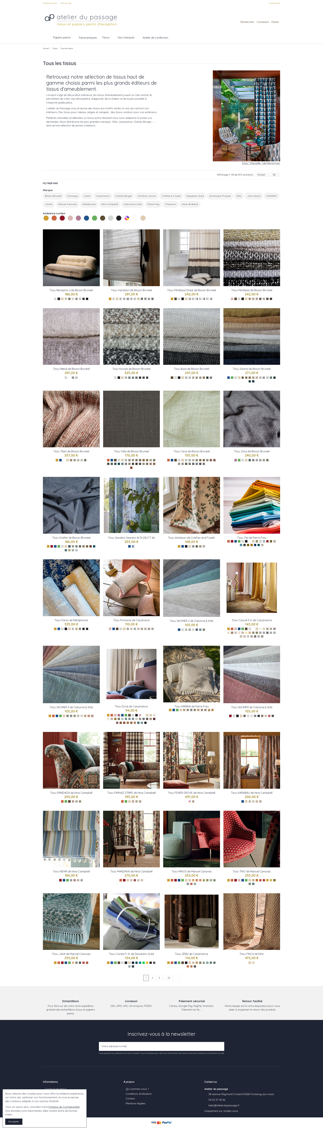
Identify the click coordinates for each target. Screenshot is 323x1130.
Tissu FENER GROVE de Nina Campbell (191, 792)
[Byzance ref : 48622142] (142, 723)
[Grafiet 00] (76, 550)
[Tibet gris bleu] (85, 460)
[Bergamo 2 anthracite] (83, 299)
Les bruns (100, 224)
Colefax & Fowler (171, 195)
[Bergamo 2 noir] (87, 299)
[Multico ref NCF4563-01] (193, 801)
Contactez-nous (50, 3)
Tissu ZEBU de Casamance (191, 954)
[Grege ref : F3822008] (202, 710)
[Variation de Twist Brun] (152, 299)
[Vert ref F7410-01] (244, 716)
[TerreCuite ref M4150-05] (87, 962)
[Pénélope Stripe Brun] (196, 299)
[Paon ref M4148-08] (249, 884)
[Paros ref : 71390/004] (83, 629)
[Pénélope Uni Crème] (253, 299)
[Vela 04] (122, 464)
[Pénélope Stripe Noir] (204, 299)
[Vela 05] (154, 460)
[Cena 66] (200, 460)
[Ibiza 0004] (207, 377)
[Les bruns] (102, 221)
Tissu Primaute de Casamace (131, 620)
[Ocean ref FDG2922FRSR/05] (140, 962)
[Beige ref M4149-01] (189, 880)
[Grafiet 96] (83, 546)
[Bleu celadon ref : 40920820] (135, 629)
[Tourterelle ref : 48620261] (140, 719)
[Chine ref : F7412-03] (189, 629)
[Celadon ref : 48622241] (126, 719)
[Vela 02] (150, 460)
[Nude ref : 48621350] (135, 723)
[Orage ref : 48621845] (133, 719)
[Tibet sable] (74, 460)
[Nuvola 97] (143, 377)
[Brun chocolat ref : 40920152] (149, 629)
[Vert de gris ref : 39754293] (253, 632)
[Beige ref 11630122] (193, 962)
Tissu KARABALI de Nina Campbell (251, 792)
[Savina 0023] (260, 377)
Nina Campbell (109, 204)
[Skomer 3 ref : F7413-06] (81, 716)
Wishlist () (274, 3)
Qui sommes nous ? (137, 1089)
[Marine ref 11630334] (214, 962)
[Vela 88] (136, 464)
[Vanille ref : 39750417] (264, 629)
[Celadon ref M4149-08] (214, 880)
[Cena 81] (179, 464)
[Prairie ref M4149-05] (204, 880)
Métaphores (89, 204)
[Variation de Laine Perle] (124, 299)
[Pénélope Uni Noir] (271, 299)
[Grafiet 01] (73, 550)
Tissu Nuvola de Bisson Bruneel (131, 369)
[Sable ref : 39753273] (228, 632)
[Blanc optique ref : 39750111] (260, 629)
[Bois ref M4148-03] (260, 880)
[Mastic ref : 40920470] (145, 629)
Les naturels (141, 224)
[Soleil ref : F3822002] (212, 710)
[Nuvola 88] (136, 377)
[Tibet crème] (78, 460)
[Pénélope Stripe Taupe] (211, 299)
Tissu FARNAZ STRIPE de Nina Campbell (131, 792)
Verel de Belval (190, 204)
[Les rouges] (62, 221)
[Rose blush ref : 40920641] (138, 629)
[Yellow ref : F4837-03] (200, 546)
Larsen (48, 204)
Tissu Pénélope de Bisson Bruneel (251, 290)
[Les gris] (111, 221)
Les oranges (52, 224)
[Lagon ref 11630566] (207, 962)
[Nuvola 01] (126, 377)
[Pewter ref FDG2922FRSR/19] (154, 962)
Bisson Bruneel (53, 195)
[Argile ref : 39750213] (235, 632)
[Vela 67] (143, 460)
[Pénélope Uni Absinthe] (249, 299)
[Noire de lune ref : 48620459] (145, 723)
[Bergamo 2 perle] (80, 299)
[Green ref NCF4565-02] (76, 801)
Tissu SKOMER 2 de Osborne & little (191, 621)
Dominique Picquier (220, 195)
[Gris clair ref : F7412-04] (193, 629)
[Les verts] (94, 221)
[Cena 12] (211, 460)
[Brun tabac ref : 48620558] (147, 719)
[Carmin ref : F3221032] (267, 541)
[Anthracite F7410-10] (273, 716)
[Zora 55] (267, 460)
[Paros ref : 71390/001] (73, 629)
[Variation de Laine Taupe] (128, 299)
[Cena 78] (204, 464)
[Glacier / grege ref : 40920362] (128, 629)
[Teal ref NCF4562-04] (260, 801)
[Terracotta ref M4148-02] (257, 880)
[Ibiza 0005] (196, 377)
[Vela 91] (136, 460)
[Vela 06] (147, 460)
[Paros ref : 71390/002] (76, 629)
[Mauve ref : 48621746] (117, 723)
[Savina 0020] (267, 377)
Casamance (103, 195)
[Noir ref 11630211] (195, 966)
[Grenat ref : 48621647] (154, 719)
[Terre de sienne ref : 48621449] (120, 723)
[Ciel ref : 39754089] (274, 632)
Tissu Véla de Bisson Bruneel (131, 451)
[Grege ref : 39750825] (239, 632)
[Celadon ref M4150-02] (76, 962)
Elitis (239, 195)
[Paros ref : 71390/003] (80, 629)
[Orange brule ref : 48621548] (124, 723)
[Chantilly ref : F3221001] (260, 541)
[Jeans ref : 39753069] (271, 632)
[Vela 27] (150, 464)
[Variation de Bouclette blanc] (135, 299)
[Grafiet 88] (69, 546)
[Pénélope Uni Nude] (257, 299)
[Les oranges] (54, 221)
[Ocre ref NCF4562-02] (253, 801)
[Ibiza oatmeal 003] (200, 377)
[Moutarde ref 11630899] (196, 962)
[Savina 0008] (257, 377)
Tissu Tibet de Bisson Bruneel (71, 451)
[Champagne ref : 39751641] (274, 629)
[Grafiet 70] (90, 546)
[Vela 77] (140, 464)
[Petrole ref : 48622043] (138, 723)
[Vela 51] (112, 464)
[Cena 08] (189, 460)
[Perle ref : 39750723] (248, 636)
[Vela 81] (133, 464)
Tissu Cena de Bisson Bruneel (192, 451)
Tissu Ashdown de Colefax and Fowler (191, 537)
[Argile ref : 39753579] (260, 632)
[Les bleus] (86, 221)
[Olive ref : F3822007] (195, 710)
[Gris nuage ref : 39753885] (258, 636)
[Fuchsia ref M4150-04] (83, 962)
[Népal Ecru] (73, 377)
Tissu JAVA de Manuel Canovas (71, 954)
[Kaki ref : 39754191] (257, 632)
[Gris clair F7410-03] (251, 716)
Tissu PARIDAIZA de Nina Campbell (71, 792)
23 (169, 977)
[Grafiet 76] (87, 546)
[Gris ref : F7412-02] (186, 629)
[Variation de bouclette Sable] (138, 299)
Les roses (68, 224)
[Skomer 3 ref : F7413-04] (74, 716)
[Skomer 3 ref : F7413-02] (71, 716)
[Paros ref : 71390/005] (87, 629)
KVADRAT (271, 195)
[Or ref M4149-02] (193, 880)
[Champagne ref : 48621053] (112, 719)
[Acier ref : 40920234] (152, 629)
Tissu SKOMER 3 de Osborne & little (71, 707)
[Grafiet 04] (66, 550)
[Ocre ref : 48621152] (128, 723)
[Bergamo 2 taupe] (76, 299)
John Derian (254, 195)
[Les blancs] (135, 221)
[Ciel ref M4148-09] (253, 884)
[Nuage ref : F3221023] (264, 541)
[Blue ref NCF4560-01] (131, 880)
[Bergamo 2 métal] (69, 299)
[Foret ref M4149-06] (207, 880)
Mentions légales (136, 1103)
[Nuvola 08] (133, 377)
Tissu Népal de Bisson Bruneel (71, 369)
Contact (130, 1098)
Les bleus (84, 224)
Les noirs (117, 224)
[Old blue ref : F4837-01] (193, 546)
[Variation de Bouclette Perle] (145, 299)
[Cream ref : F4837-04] (204, 546)
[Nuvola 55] (147, 377)
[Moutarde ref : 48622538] (115, 719)
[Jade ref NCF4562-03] (257, 801)
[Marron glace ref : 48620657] (150, 719)
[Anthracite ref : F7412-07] (196, 629)
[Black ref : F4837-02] (196, 546)
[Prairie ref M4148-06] (271, 880)
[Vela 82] (129, 464)
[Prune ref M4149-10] (191, 884)
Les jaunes (44, 224)
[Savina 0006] (242, 377)
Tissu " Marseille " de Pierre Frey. (261, 163)
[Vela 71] (140, 460)
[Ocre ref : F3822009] (209, 710)
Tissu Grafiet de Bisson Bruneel (71, 537)
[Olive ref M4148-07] (274, 880)
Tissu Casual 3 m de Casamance (252, 620)
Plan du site (66, 3)
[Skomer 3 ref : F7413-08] (88, 716)
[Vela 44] (119, 464)
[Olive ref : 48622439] (119, 719)
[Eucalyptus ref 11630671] (204, 962)
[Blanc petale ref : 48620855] (154, 715)
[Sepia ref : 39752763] (232, 632)
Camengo (72, 195)
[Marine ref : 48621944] (129, 719)
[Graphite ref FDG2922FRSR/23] (133, 966)
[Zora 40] (249, 460)
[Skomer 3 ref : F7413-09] (92, 716)
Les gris (108, 224)
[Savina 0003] (274, 377)
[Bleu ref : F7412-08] (200, 629)
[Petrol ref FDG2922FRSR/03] (136, 962)
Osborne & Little (133, 204)
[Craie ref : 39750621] (271, 629)
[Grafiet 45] (94, 546)
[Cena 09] (193, 460)
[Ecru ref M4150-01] (73, 962)
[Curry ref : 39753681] (249, 632)
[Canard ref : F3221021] (258, 545)
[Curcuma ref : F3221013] (251, 545)
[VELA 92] (133, 460)
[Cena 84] (182, 464)
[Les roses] (70, 221)
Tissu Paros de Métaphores (71, 620)
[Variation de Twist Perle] (149, 299)
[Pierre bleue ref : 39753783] (267, 632)
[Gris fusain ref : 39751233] (255, 636)
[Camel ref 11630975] (191, 966)
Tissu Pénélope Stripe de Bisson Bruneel (191, 290)
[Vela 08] (126, 464)
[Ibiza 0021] (189, 377)
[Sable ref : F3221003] (274, 541)
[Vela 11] (131, 467)
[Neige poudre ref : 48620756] (108, 719)
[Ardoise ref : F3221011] (244, 545)
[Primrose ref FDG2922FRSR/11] (147, 962)
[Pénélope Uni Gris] (264, 299)
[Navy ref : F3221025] (255, 545)
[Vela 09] (143, 464)
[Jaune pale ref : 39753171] (246, 632)
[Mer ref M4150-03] (80, 962)
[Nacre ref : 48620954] (150, 715)
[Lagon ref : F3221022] (241, 545)
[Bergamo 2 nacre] (73, 299)
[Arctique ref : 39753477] (241, 636)
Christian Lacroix (146, 195)
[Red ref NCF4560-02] (135, 880)
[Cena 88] (200, 464)
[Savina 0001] (264, 377)
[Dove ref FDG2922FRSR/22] (129, 966)
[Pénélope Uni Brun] (267, 299)
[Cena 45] (193, 464)
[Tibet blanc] (81, 460)
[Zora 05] (260, 460)
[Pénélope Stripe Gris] (200, 299)
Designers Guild (195, 195)
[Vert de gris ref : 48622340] (122, 719)
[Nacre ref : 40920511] (131, 629)
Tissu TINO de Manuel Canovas (252, 871)
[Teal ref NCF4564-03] (140, 801)
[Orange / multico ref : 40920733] (142, 629)
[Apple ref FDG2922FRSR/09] (143, 962)
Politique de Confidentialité (64, 1106)
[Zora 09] (264, 460)
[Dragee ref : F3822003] (205, 710)
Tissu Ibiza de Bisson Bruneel (191, 369)
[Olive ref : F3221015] (248, 545)
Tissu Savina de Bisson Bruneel (252, 369)
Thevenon (170, 204)
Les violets (76, 224)
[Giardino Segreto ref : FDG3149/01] (133, 546)
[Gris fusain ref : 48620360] (143, 719)
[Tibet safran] (71, 460)
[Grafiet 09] (73, 546)
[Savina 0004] (249, 381)
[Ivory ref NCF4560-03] (138, 880)
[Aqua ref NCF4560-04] (142, 880)
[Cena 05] (189, 464)
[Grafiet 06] (69, 550)
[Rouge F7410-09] (269, 716)
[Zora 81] (253, 460)
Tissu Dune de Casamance (131, 706)
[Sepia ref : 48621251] (131, 723)
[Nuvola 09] (129, 377)
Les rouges (60, 224)
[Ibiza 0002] (211, 377)
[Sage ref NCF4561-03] (78, 880)
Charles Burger (123, 195)
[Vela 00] (126, 460)
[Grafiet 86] (76, 546)
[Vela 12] (154, 464)
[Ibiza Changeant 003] (204, 377)
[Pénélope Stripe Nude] (207, 299)
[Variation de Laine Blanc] (120, 299)
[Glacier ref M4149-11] (195, 884)
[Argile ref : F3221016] (271, 541)
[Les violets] (78, 221)
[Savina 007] (246, 377)
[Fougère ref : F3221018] (257, 541)
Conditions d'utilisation (139, 1093)
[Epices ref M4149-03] (196, 880)
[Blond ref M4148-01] (253, 880)
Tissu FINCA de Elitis (252, 954)
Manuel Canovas (67, 204)
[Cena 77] (214, 460)
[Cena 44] (196, 464)
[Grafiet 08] (80, 546)
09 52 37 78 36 (216, 1099)
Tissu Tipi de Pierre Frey (251, 537)
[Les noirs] (119, 221)
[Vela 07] (147, 464)
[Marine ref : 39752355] (264, 632)
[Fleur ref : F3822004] (184, 710)
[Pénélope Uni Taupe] (260, 299)
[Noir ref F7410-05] (258, 716)
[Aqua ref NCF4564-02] (136, 801)
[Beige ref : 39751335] (267, 629)
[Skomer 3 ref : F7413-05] (78, 716)
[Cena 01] (186, 460)
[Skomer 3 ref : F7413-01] (67, 716)
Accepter (13, 1121)
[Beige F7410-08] (265, 716)
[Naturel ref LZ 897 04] (253, 962)
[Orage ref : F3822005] (188, 710)
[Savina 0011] (249, 377)
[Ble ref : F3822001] (198, 710)
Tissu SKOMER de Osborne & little (251, 707)
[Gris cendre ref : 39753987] (251, 636)
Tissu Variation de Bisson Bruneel (131, 290)
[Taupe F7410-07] (262, 716)
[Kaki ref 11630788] (200, 962)
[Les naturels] (143, 221)
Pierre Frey (153, 204)
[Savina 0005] (253, 381)
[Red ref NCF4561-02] (74, 880)
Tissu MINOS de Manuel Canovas (192, 871)
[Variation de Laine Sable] (131, 299)
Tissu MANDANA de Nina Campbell (131, 871)
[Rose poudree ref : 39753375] (242, 632)
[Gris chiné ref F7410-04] (255, 716)
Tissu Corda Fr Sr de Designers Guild (131, 954)
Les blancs (133, 224)
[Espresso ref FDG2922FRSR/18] (150, 962)
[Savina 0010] (253, 377)
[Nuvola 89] (140, 377)
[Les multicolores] (127, 221)
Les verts (92, 224)
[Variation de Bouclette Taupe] (142, 299)
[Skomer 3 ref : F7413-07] (85, 716)
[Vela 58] (108, 464)
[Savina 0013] (271, 377)
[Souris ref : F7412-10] (204, 629)
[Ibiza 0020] (186, 377)
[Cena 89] (207, 460)
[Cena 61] (196, 460)
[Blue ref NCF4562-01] (249, 801)
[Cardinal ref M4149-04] (200, 880)
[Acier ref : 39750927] (262, 636)
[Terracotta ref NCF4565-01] (73, 801)
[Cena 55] (186, 464)
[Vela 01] (129, 460)
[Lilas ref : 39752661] (244, 636)
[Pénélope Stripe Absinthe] (193, 299)
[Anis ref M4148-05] (267, 880)
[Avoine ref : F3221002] (262, 545)
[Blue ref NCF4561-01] (71, 880)
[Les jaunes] (46, 221)
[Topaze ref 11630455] (211, 962)
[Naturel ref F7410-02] (248, 716)
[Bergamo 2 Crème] (66, 299)
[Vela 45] (115, 464)
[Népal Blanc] (76, 377)
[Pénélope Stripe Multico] (189, 299)
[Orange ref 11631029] (188, 966)
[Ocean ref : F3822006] (191, 710)
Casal (87, 195)
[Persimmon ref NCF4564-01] (133, 801)
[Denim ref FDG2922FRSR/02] (133, 962)
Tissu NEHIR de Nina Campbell (71, 871)
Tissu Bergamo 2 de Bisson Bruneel (71, 290)
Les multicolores (125, 224)
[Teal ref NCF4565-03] (80, 801)
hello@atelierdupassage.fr (224, 1105)
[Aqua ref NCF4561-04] (81, 880)
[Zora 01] (257, 460)
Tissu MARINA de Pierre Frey (191, 706)
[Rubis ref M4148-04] (264, 880)
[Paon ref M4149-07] (211, 880)
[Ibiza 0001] (193, 377)
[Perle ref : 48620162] (136, 719)
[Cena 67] (204, 460)
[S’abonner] (220, 1046)
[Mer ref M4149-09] (188, 884)
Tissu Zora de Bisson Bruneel (252, 451)
